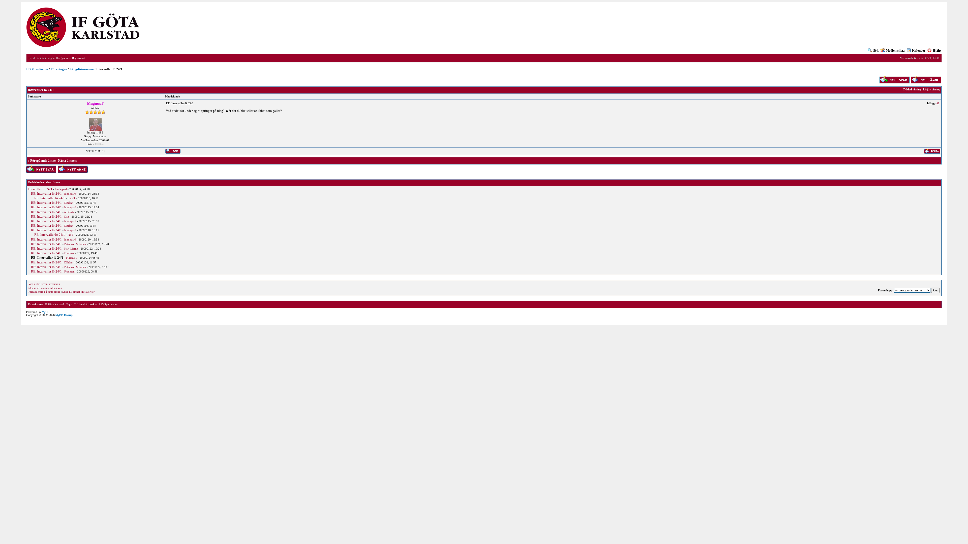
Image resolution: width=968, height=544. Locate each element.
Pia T (71, 234)
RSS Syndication (108, 304)
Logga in (62, 57)
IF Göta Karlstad (54, 304)
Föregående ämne (43, 160)
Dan (66, 216)
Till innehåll (81, 304)
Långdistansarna (82, 69)
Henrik (72, 198)
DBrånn (68, 202)
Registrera (78, 57)
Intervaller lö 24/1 (40, 189)
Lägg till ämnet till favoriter (78, 291)
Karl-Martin (71, 248)
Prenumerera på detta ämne (44, 291)
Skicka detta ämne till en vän (45, 287)
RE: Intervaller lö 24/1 (46, 193)
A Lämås (69, 212)
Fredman (69, 253)
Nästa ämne (66, 160)
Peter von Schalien (75, 244)
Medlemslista (895, 50)
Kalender (918, 50)
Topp (69, 304)
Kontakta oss (35, 304)
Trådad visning (912, 89)
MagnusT (71, 257)
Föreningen (59, 69)
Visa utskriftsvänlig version (44, 283)
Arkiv (93, 304)
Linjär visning (931, 89)
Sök (876, 50)
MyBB (45, 312)
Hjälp (937, 50)
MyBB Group (64, 315)
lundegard (61, 189)
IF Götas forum (37, 69)
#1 (938, 103)
